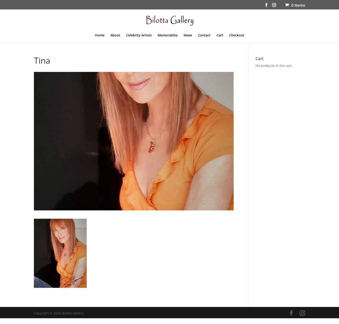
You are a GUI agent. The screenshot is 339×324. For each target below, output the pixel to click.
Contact (204, 35)
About (115, 35)
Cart (220, 35)
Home (99, 35)
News (188, 35)
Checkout (236, 35)
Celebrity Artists (139, 35)
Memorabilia (168, 35)
